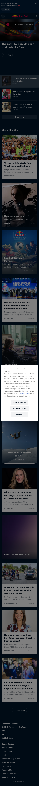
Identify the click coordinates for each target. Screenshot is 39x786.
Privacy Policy (24, 393)
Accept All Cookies (19, 408)
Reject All (19, 414)
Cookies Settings (19, 402)
